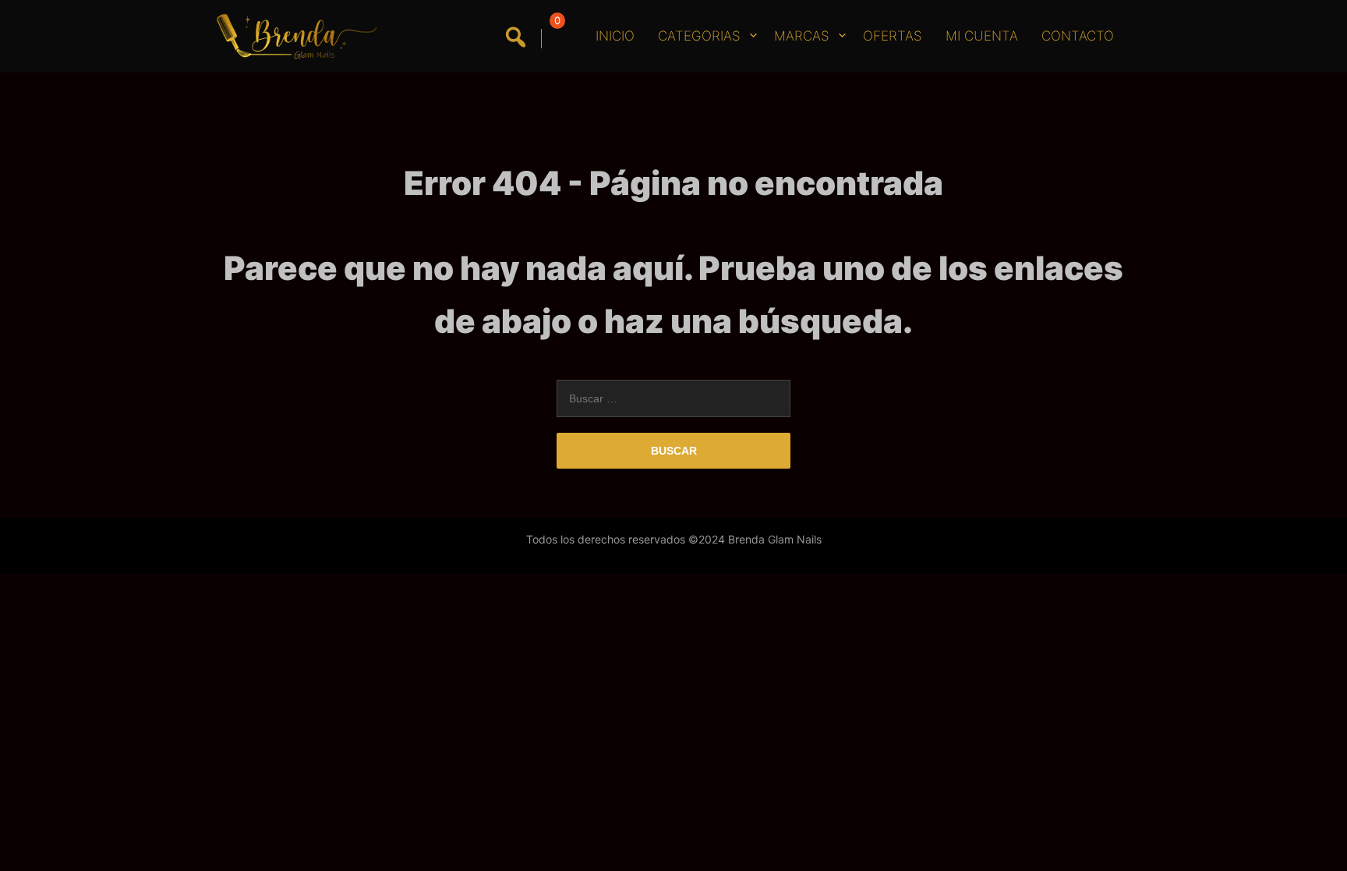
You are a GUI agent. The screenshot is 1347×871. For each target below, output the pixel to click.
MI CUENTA (982, 36)
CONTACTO (1077, 36)
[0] (554, 38)
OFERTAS (892, 36)
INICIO (615, 36)
